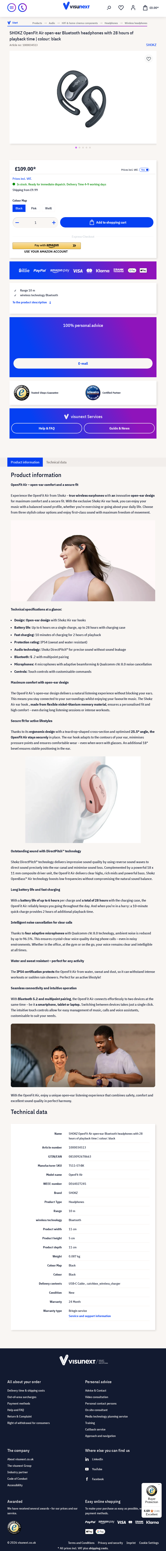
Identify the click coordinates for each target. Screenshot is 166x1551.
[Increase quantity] (54, 222)
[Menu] (11, 7)
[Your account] (133, 7)
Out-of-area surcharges (21, 1397)
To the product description (30, 302)
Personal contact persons (101, 1403)
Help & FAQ (47, 428)
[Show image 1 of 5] (76, 147)
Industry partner (17, 1472)
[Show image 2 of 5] (79, 147)
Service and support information (90, 1316)
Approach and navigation (100, 1436)
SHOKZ (151, 45)
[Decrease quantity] (17, 222)
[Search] (109, 7)
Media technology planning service (106, 1416)
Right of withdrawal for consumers (28, 1423)
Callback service (95, 1429)
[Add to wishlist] (148, 58)
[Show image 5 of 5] (90, 147)
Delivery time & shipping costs (26, 1390)
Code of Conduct (17, 1479)
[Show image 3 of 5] (83, 147)
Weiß (48, 208)
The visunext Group (19, 1466)
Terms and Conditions (81, 1543)
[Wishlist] (121, 7)
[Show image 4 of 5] (86, 147)
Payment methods (18, 1403)
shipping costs (98, 1548)
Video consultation (96, 1397)
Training (90, 1423)
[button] (47, 247)
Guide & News (119, 428)
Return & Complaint (19, 1416)
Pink (34, 208)
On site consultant (96, 1410)
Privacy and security (110, 1543)
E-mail (83, 363)
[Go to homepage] (83, 7)
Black (19, 208)
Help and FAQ (15, 1410)
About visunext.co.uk (20, 1459)
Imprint (131, 1543)
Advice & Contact (95, 1390)
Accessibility (15, 1485)
